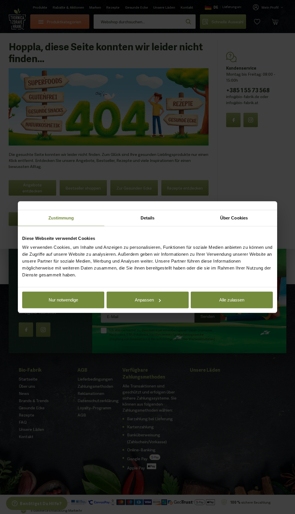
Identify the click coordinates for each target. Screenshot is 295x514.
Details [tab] (148, 217)
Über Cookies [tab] (234, 217)
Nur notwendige (63, 299)
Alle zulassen (231, 299)
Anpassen (144, 299)
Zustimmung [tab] (61, 217)
